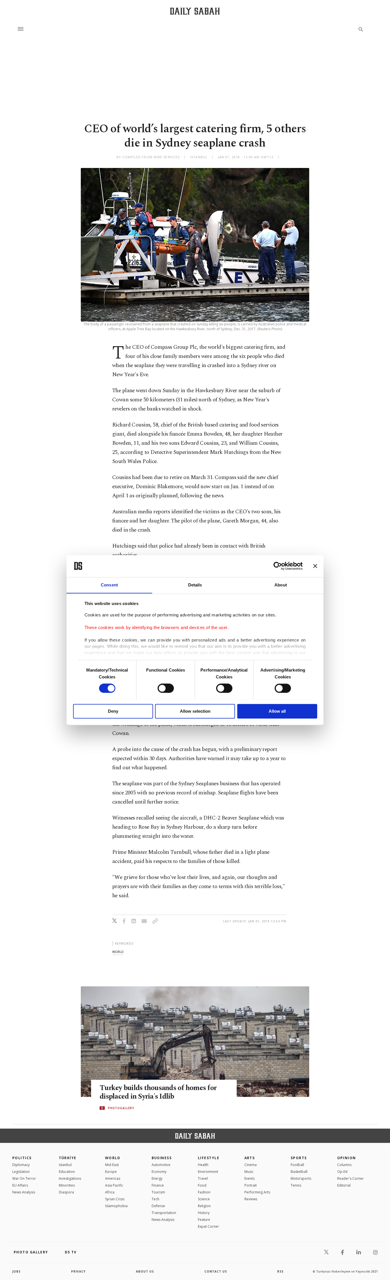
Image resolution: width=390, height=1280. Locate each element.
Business (162, 1157)
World (112, 1157)
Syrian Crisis (114, 1199)
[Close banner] (315, 566)
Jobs (16, 1271)
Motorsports (301, 1178)
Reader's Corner (350, 1178)
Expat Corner (208, 1226)
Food (202, 1185)
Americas (112, 1178)
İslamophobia (116, 1205)
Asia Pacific (114, 1185)
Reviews (250, 1199)
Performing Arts (257, 1192)
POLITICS (22, 1157)
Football (297, 1164)
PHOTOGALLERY (121, 1108)
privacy (78, 1271)
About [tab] (280, 584)
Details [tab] (195, 584)
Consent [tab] (109, 584)
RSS (280, 1271)
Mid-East (112, 1164)
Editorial (344, 1185)
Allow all (277, 711)
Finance (158, 1185)
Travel (203, 1178)
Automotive (161, 1164)
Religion (204, 1205)
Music (249, 1171)
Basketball (299, 1171)
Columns (344, 1164)
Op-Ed (342, 1171)
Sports (299, 1157)
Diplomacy (21, 1164)
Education (67, 1171)
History (204, 1212)
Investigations (70, 1178)
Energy (157, 1178)
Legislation (21, 1171)
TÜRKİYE (68, 1157)
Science (204, 1199)
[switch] (166, 688)
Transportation (164, 1212)
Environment (208, 1171)
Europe (111, 1171)
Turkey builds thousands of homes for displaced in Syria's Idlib (158, 1092)
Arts (249, 1157)
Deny (113, 711)
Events (249, 1178)
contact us (215, 1271)
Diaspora (66, 1192)
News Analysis (23, 1192)
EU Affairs (20, 1185)
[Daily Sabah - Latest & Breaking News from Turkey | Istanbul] (195, 11)
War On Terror (24, 1178)
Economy (159, 1171)
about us (145, 1271)
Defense (158, 1205)
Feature (204, 1219)
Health (203, 1164)
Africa (109, 1192)
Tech (155, 1199)
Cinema (250, 1164)
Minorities (67, 1185)
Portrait (250, 1185)
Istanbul (65, 1164)
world (118, 952)
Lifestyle (208, 1157)
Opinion (346, 1157)
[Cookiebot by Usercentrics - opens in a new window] (278, 566)
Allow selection (195, 711)
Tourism (158, 1192)
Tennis (296, 1185)
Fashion (204, 1192)
